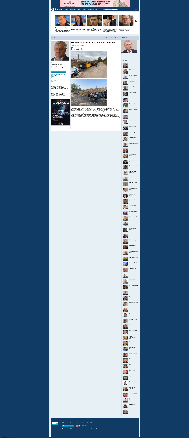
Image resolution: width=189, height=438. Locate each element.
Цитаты (53, 76)
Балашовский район (133, 120)
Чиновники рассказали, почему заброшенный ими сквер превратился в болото (126, 29)
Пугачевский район (133, 296)
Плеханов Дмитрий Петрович (113, 37)
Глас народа (72, 9)
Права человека (132, 404)
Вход (136, 9)
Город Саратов (132, 69)
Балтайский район (133, 222)
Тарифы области (132, 341)
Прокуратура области (132, 348)
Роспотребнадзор (133, 393)
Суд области (132, 376)
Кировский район (132, 92)
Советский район (132, 274)
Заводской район (133, 86)
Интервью (53, 79)
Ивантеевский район (133, 239)
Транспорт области (133, 330)
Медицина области (133, 319)
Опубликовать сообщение (58, 71)
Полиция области (133, 353)
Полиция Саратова (133, 381)
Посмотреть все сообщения (78, 45)
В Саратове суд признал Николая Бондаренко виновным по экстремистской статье (94, 29)
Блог (52, 81)
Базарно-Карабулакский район (132, 178)
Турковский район (133, 279)
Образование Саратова (132, 399)
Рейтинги (79, 9)
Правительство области (132, 314)
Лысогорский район (133, 257)
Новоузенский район (133, 165)
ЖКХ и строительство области (132, 337)
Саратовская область (132, 64)
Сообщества (91, 9)
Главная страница (66, 428)
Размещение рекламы (101, 428)
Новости (85, 9)
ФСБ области (132, 370)
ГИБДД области (132, 358)
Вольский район (132, 126)
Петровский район (133, 132)
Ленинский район (133, 81)
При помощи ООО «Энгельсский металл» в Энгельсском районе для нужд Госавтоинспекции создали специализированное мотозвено (110, 30)
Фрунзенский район (133, 103)
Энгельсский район (133, 109)
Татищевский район (133, 262)
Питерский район (132, 308)
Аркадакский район (133, 211)
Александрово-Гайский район (132, 172)
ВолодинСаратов (125, 53)
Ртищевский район (133, 149)
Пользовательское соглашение (78, 428)
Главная (66, 9)
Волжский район (132, 98)
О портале (88, 428)
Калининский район (133, 143)
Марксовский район (133, 285)
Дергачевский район (133, 216)
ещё (96, 9)
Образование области (132, 325)
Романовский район (133, 291)
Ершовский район (133, 137)
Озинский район (132, 245)
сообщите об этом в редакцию (58, 95)
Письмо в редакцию (68, 425)
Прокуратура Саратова (132, 388)
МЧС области (132, 364)
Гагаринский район (133, 182)
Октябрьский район (133, 75)
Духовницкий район (133, 199)
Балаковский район (133, 115)
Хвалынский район (133, 268)
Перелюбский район (133, 302)
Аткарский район (132, 205)
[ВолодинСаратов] (129, 52)
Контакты (93, 428)
